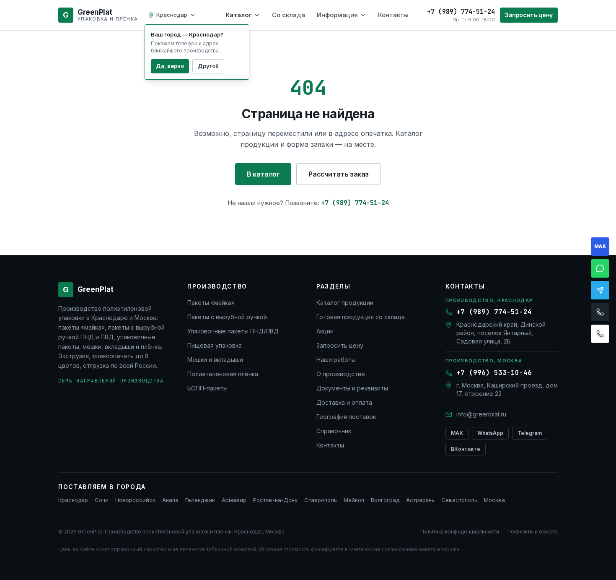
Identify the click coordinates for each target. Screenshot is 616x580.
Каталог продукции (344, 302)
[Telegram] (600, 290)
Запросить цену (529, 14)
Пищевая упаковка (214, 345)
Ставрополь (320, 500)
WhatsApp (490, 433)
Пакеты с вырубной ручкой (227, 316)
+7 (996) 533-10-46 (494, 372)
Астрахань (420, 500)
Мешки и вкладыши (215, 359)
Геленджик (200, 500)
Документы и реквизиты (352, 388)
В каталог (263, 174)
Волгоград (385, 500)
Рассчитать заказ (338, 174)
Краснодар (73, 500)
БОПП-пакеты (207, 388)
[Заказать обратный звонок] (600, 334)
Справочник (333, 430)
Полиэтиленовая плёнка (222, 373)
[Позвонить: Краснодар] (600, 312)
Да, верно (170, 65)
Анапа (170, 500)
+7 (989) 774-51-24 (355, 203)
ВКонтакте (465, 449)
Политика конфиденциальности (459, 531)
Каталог (238, 15)
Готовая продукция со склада (360, 316)
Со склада (288, 15)
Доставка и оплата (344, 402)
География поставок (346, 416)
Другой (208, 65)
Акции (325, 331)
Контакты (393, 15)
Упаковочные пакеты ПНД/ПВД (233, 331)
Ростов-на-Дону (275, 500)
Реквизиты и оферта (532, 531)
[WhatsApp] (600, 268)
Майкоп (354, 500)
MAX (457, 433)
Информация (337, 15)
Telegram (530, 433)
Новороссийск (135, 500)
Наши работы (336, 359)
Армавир (234, 500)
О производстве (340, 373)
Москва (494, 500)
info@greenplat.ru (481, 414)
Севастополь (459, 500)
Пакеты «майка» (211, 302)
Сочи (102, 500)
